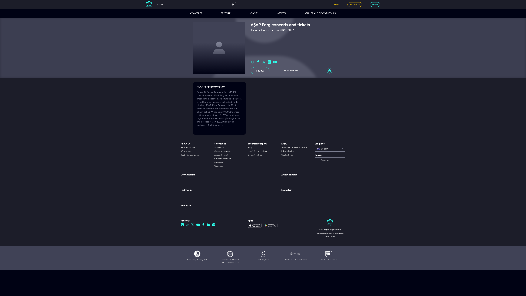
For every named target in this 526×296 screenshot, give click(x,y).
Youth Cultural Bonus (190, 155)
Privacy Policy (287, 151)
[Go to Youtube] (275, 62)
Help (250, 147)
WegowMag (186, 151)
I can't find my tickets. (257, 151)
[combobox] (330, 148)
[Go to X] (263, 62)
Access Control (221, 155)
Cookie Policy (287, 155)
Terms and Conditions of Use (294, 147)
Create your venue (222, 151)
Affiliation (218, 162)
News (336, 4)
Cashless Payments (222, 158)
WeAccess (218, 166)
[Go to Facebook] (258, 62)
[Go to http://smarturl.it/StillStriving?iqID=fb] (252, 62)
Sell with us (219, 147)
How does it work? (189, 147)
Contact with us (255, 155)
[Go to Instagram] (269, 62)
